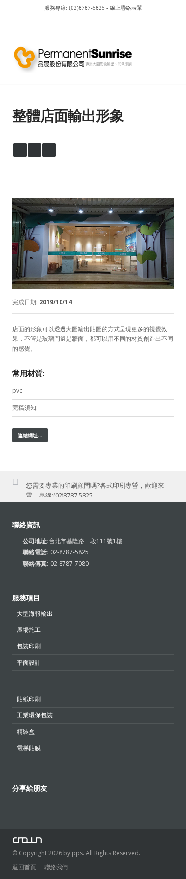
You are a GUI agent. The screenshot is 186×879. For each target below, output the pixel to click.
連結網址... (30, 435)
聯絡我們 (56, 867)
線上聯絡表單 (125, 8)
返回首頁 (24, 867)
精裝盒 (26, 731)
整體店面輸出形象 (68, 115)
